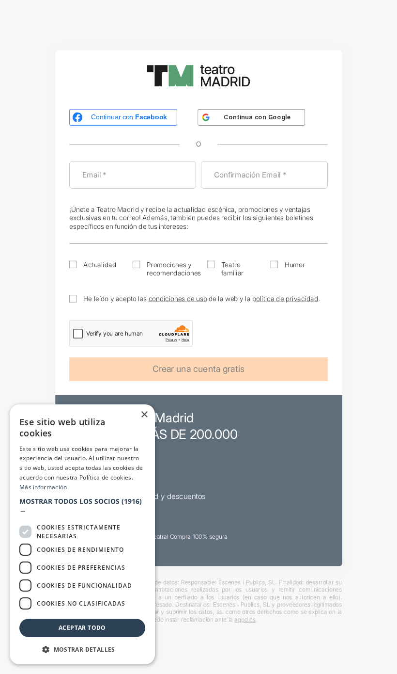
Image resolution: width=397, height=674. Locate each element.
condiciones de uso (178, 298)
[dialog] (82, 534)
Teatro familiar (232, 268)
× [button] (144, 414)
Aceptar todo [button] (82, 628)
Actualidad (99, 264)
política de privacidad (285, 298)
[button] (82, 505)
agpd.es (244, 619)
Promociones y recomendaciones (174, 268)
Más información (43, 487)
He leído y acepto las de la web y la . (201, 298)
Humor (295, 264)
